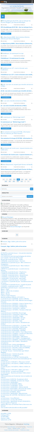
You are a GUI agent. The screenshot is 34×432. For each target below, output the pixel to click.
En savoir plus (6, 33)
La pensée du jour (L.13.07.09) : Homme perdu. (14, 357)
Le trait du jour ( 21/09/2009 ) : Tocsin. (12, 385)
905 (30, 179)
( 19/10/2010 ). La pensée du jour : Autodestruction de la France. (17, 282)
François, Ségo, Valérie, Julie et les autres (13, 246)
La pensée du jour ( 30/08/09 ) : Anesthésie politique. (16, 340)
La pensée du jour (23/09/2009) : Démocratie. (14, 327)
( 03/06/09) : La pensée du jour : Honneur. (13, 261)
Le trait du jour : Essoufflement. (10, 398)
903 (22, 179)
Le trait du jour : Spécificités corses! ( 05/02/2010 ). (16, 401)
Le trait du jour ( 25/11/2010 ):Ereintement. (13, 390)
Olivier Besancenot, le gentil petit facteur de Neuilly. (17, 169)
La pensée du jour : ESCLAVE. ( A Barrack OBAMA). (15, 348)
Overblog (26, 424)
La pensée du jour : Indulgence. (10, 355)
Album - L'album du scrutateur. (10, 291)
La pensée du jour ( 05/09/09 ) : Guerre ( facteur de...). (16, 303)
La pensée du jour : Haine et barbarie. (12, 349)
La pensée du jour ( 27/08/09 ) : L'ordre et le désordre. (17, 333)
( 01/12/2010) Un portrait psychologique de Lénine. (16, 256)
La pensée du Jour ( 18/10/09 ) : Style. (12, 321)
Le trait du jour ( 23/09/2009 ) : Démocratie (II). (14, 387)
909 (18, 181)
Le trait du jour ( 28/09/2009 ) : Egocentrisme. (14, 393)
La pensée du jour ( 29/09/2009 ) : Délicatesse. (14, 336)
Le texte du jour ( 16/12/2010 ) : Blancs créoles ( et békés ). (15, 367)
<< (3, 179)
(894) (4, 416)
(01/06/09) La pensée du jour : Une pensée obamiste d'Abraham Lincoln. (16, 253)
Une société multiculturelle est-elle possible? (14, 407)
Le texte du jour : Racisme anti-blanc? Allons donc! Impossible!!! (15, 373)
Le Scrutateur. (17, 6)
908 (14, 181)
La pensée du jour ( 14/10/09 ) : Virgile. (12, 316)
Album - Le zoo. (5, 292)
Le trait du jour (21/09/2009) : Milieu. (11, 384)
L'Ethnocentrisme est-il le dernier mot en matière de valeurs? (16, 376)
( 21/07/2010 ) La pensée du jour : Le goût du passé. (16, 284)
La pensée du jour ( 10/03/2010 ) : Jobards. (13, 308)
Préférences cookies (24, 430)
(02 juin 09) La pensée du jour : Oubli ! (12, 259)
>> (28, 181)
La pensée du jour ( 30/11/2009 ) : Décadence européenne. (14, 342)
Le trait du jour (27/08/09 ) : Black (10, 392)
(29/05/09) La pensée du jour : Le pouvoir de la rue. (16, 288)
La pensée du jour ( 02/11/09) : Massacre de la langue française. (16, 301)
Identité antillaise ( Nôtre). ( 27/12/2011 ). (13, 297)
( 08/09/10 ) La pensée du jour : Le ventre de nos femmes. (15, 269)
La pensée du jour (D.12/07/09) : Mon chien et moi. (16, 346)
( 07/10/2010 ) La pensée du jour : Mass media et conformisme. (15, 266)
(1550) (6, 413)
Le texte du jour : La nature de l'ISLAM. (12, 371)
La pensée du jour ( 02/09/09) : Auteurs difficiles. (15, 299)
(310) (6, 420)
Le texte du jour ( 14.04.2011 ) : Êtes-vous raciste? (15, 362)
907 (10, 181)
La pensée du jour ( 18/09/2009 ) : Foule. (12, 319)
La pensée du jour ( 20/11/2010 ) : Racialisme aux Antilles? (15, 323)
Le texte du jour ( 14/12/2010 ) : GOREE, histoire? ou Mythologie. (16, 364)
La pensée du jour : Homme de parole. (12, 354)
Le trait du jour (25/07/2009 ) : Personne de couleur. (16, 389)
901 (14, 179)
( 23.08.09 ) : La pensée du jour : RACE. (12, 286)
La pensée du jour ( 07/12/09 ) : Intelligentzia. (14, 307)
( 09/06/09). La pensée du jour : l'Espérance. (14, 272)
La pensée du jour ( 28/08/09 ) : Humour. (13, 335)
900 (10, 179)
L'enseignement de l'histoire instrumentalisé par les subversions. (16, 359)
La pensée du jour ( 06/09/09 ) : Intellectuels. (14, 305)
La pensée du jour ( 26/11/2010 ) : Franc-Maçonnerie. (16, 332)
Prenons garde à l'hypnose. (9, 403)
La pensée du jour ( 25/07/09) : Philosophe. (13, 329)
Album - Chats (5, 289)
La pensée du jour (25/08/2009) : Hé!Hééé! (13, 330)
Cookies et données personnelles (11, 430)
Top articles (29, 427)
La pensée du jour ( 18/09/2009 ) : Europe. (13, 318)
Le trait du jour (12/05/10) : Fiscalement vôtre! (14, 379)
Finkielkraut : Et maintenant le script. (13, 58)
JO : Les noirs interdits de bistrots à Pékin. (14, 106)
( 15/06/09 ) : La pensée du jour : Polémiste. (13, 277)
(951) (5, 415)
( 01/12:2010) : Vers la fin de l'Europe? (12, 258)
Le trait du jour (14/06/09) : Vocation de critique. (15, 381)
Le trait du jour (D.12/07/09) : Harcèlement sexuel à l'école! (16, 395)
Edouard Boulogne (15, 226)
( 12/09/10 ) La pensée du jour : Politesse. (13, 273)
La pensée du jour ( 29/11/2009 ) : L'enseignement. (15, 338)
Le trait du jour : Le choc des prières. (11, 400)
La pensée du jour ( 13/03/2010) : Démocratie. (14, 314)
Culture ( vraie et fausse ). (8, 295)
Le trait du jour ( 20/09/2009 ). (9, 382)
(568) (5, 418)
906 (6, 181)
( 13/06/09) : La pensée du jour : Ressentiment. (14, 275)
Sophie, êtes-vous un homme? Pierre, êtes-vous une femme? (16, 405)
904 (26, 179)
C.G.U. (23, 428)
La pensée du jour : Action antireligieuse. (13, 344)
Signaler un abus (16, 428)
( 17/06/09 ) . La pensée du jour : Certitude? (13, 280)
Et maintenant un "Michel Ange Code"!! (13, 122)
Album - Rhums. (5, 294)
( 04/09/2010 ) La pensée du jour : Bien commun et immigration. (16, 263)
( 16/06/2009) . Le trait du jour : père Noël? (13, 278)
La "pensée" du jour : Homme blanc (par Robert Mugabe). (15, 351)
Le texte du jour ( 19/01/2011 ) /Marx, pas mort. (15, 370)
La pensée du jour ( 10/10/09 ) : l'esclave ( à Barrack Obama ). (16, 310)
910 (22, 181)
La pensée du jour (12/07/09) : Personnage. (13, 313)
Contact (9, 428)
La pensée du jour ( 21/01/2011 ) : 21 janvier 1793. (15, 325)
